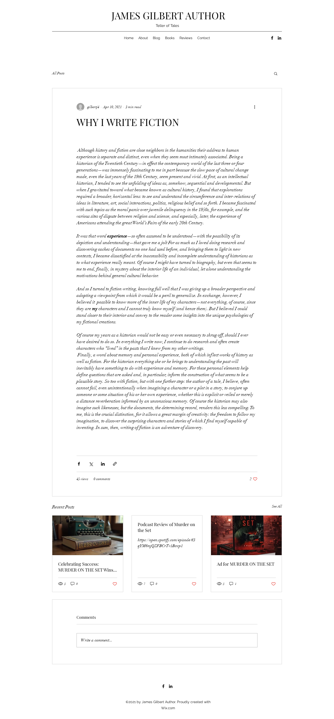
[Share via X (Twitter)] (91, 463)
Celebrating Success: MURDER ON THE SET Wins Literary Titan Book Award (85, 567)
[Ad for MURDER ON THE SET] (246, 535)
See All (277, 506)
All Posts (58, 73)
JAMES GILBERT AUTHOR (168, 15)
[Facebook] (272, 37)
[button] (275, 73)
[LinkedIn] (279, 37)
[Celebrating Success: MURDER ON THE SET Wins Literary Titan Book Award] (87, 535)
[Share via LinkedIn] (102, 463)
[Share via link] (114, 463)
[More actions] (254, 107)
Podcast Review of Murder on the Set (166, 527)
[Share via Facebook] (79, 463)
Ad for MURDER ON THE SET (245, 564)
